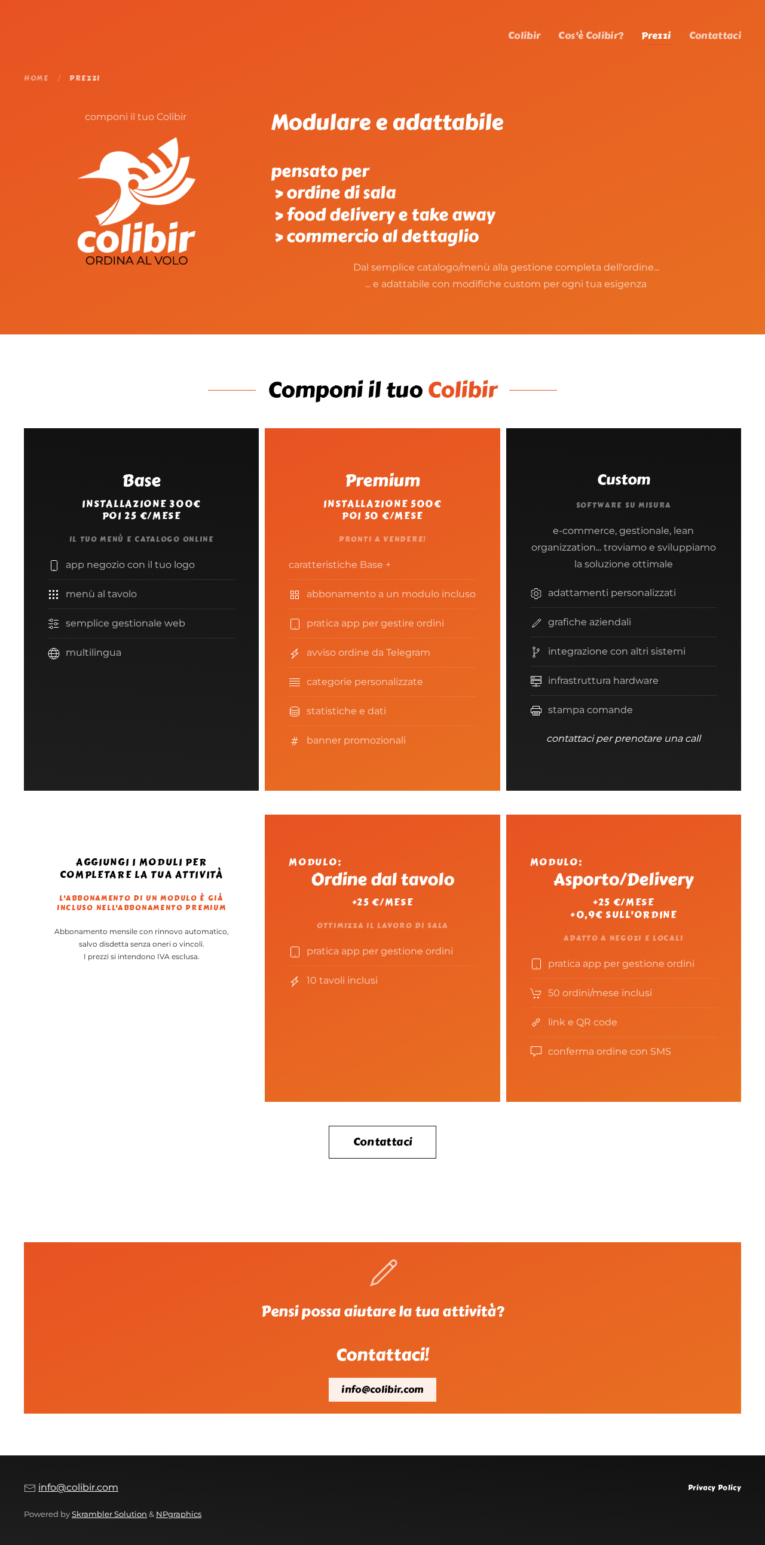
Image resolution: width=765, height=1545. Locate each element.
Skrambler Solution (109, 1514)
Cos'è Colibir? (590, 35)
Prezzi (656, 35)
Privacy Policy (714, 1487)
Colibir (524, 35)
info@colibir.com (382, 1389)
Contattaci (715, 35)
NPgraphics (178, 1514)
